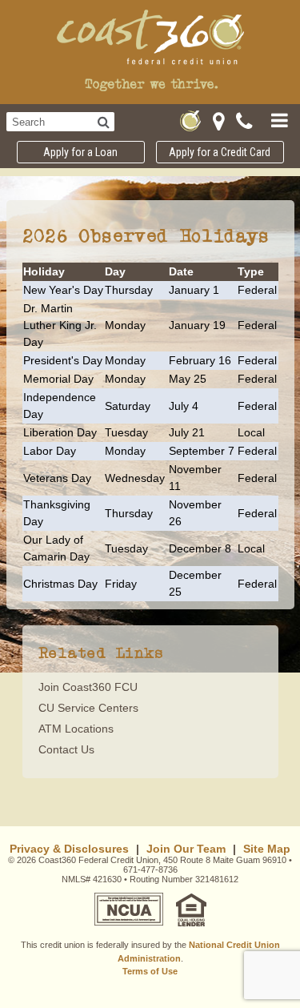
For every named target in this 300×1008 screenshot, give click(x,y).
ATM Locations (76, 728)
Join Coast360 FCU (88, 687)
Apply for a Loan (80, 152)
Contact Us (66, 749)
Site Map (266, 848)
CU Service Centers (88, 707)
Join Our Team (186, 848)
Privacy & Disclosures (69, 848)
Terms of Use (150, 971)
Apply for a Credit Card (219, 152)
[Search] (103, 122)
